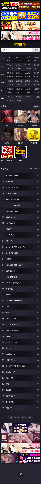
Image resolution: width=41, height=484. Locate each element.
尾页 (30, 417)
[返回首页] (38, 480)
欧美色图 (28, 81)
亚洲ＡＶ (10, 65)
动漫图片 (36, 81)
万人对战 (28, 57)
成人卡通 (28, 73)
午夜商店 (19, 97)
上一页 (17, 417)
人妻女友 (28, 89)
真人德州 (19, 57)
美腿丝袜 (10, 84)
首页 (10, 417)
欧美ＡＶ (28, 65)
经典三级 (19, 76)
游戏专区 (36, 57)
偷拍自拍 (19, 73)
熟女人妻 (10, 68)
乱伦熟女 (28, 76)
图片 (2, 82)
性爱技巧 (36, 92)
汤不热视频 (36, 97)
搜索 (36, 50)
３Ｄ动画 (36, 65)
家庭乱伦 (19, 89)
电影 (2, 74)
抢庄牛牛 (36, 60)
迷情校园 (10, 92)
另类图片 (36, 84)
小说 (2, 90)
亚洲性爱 (10, 73)
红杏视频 (10, 100)
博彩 (2, 58)
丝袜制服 (19, 68)
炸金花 (19, 60)
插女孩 (10, 97)
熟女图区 (28, 84)
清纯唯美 (19, 84)
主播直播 (28, 68)
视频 (2, 66)
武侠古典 (36, 89)
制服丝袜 (10, 76)
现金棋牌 (28, 60)
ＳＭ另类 (36, 68)
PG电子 (10, 57)
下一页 (24, 417)
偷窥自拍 (10, 81)
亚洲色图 (19, 81)
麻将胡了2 (10, 60)
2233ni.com (20, 45)
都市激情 (10, 89)
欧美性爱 (36, 73)
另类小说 (19, 92)
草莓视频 (28, 97)
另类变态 (36, 76)
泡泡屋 (19, 100)
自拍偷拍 (19, 65)
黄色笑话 (28, 92)
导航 (2, 98)
